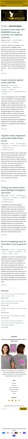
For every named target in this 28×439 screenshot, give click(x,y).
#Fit (25, 251)
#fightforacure (17, 87)
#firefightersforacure (6, 91)
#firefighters (15, 42)
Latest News (14, 336)
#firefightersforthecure (20, 91)
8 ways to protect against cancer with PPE (12, 81)
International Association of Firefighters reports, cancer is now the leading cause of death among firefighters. (12, 323)
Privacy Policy (14, 391)
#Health (4, 93)
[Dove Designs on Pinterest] (16, 400)
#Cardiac (12, 249)
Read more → (4, 73)
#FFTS (4, 251)
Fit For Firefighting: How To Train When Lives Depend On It (13, 244)
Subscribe (23, 409)
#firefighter (4, 89)
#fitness (4, 254)
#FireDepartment (6, 42)
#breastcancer (14, 85)
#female (12, 143)
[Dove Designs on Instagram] (19, 400)
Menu (4, 5)
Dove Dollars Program (14, 389)
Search (14, 393)
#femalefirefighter (17, 40)
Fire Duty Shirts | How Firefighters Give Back (13, 316)
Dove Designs (13, 428)
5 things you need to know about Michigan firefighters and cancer (13, 190)
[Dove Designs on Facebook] (12, 400)
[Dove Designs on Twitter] (9, 400)
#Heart (16, 254)
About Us (14, 383)
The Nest (4, 26)
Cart (26, 5)
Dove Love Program (14, 387)
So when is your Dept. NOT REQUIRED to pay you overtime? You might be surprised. (13, 33)
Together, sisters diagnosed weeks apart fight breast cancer (13, 138)
